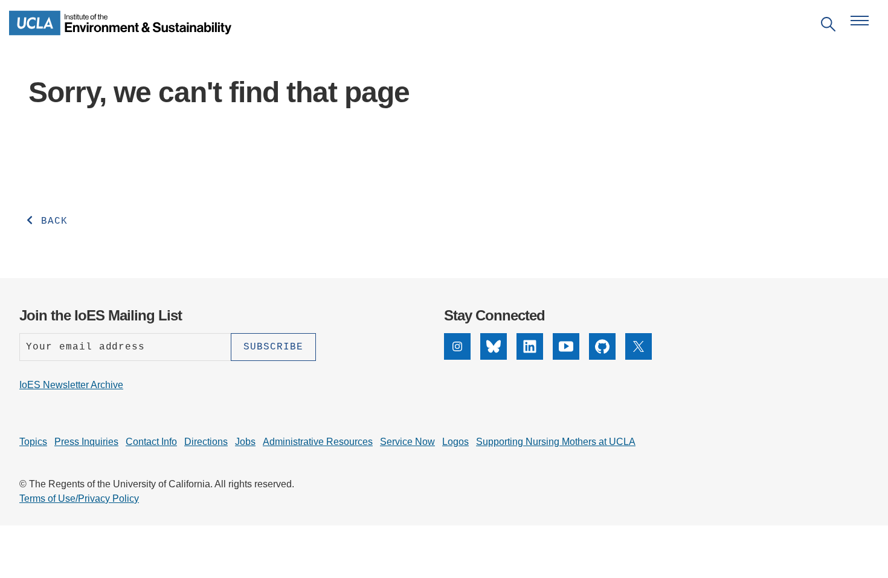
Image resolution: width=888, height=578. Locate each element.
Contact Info (151, 442)
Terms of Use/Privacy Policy (79, 498)
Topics (33, 442)
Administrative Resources (318, 442)
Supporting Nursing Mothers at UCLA (555, 442)
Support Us (734, 251)
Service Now (407, 442)
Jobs (245, 442)
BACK (51, 221)
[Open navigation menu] (860, 20)
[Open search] (828, 26)
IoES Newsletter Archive (71, 385)
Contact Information (154, 271)
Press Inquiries (86, 442)
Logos (455, 442)
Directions (206, 442)
